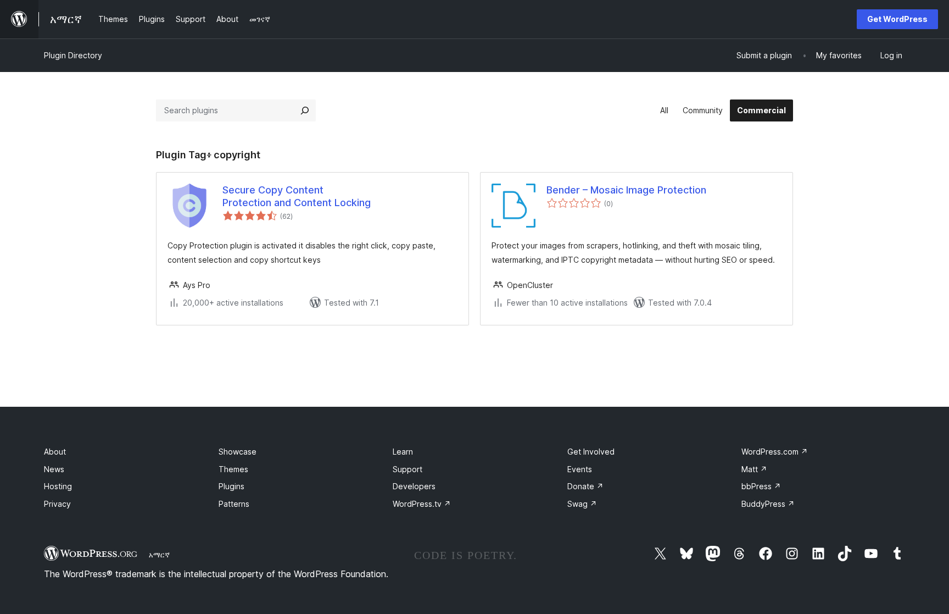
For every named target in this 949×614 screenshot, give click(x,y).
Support (407, 469)
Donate (585, 486)
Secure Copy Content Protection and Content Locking (296, 196)
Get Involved (591, 451)
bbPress (761, 486)
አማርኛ (159, 554)
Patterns (234, 503)
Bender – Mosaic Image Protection (626, 190)
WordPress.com (774, 451)
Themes (233, 469)
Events (579, 469)
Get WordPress (897, 19)
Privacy (57, 503)
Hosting (58, 486)
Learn (403, 451)
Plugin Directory (73, 55)
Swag (582, 503)
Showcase (237, 451)
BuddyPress (768, 503)
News (54, 469)
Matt (754, 469)
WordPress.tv (422, 503)
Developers (414, 486)
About (55, 451)
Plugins (231, 486)
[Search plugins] (305, 110)
